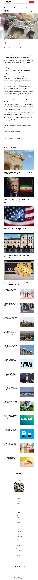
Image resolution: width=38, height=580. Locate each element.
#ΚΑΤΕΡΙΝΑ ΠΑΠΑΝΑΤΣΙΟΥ (18, 138)
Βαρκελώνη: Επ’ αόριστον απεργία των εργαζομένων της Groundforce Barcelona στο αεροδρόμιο (10, 388)
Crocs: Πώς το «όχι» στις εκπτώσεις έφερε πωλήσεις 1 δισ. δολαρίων (11, 402)
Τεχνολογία (19, 515)
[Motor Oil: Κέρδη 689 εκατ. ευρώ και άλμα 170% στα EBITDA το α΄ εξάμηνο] (27, 322)
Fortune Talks (19, 503)
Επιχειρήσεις (19, 512)
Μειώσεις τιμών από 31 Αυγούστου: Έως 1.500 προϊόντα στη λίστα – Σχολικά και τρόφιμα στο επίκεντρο (11, 444)
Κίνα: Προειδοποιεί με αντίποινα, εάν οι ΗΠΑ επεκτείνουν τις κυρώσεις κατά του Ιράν (10, 290)
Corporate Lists (19, 498)
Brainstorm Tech (19, 534)
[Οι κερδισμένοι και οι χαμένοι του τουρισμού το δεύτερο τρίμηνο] (19, 243)
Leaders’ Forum (19, 501)
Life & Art (19, 514)
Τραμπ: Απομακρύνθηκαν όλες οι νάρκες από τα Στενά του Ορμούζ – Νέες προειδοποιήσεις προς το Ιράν (18, 201)
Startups (19, 519)
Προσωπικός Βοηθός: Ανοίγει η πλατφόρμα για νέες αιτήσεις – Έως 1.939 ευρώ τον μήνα (11, 304)
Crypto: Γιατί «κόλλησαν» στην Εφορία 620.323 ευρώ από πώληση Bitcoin (17, 283)
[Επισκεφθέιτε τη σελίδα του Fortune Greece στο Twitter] (15, 566)
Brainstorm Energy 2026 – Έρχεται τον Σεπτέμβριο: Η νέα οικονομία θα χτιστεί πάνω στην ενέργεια (11, 430)
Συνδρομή (19, 553)
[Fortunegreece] (8, 2)
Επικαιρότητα (19, 510)
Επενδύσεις (19, 517)
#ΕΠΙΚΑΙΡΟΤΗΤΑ (6, 138)
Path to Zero (19, 539)
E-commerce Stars (19, 536)
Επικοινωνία (19, 550)
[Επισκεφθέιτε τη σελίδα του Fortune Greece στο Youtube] (19, 566)
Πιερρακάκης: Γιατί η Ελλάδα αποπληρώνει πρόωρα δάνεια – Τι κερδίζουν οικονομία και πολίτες (10, 374)
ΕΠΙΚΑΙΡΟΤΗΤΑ (6, 170)
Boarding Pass (19, 531)
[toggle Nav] (4, 1)
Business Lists (19, 500)
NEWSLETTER (31, 1)
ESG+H (19, 529)
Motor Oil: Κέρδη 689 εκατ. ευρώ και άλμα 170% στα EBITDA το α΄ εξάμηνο (10, 318)
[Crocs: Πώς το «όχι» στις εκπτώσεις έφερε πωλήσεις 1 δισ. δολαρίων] (27, 406)
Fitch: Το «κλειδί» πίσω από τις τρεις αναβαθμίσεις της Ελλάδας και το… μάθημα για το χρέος (18, 173)
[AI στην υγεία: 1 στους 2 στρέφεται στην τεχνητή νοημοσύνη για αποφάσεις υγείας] (27, 350)
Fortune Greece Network (19, 505)
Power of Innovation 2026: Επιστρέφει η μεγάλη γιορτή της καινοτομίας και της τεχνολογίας (10, 360)
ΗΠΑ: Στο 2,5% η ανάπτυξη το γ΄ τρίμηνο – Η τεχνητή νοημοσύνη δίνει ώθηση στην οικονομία (17, 229)
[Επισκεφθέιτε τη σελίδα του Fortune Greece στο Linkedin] (17, 566)
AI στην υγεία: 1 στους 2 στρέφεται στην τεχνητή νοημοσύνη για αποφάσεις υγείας (10, 346)
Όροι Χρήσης (19, 555)
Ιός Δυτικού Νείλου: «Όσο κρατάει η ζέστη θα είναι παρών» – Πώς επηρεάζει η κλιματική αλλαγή (10, 458)
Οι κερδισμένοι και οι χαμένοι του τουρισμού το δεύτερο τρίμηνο (17, 256)
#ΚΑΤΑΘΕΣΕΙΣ (11, 138)
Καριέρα (19, 520)
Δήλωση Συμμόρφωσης (19, 548)
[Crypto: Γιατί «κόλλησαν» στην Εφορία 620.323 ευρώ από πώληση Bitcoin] (19, 270)
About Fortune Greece (19, 545)
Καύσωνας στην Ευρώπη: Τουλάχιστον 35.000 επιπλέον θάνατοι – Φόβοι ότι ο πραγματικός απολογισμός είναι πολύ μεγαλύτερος (11, 334)
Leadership (19, 522)
